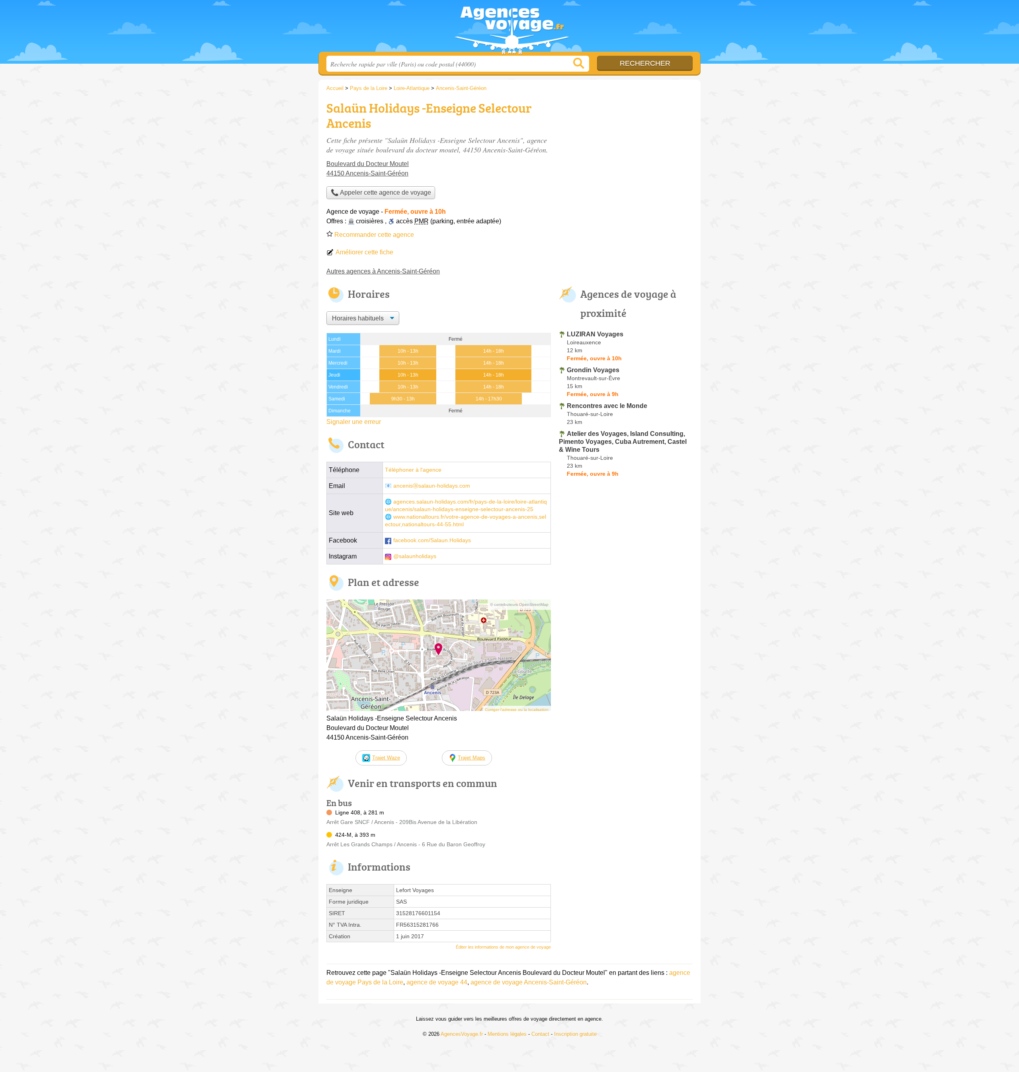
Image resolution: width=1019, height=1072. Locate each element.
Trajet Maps (471, 758)
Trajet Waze (386, 758)
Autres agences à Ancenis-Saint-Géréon (383, 271)
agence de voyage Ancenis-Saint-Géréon (528, 982)
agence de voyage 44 (436, 982)
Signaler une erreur (353, 421)
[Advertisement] (626, 153)
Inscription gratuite (575, 1034)
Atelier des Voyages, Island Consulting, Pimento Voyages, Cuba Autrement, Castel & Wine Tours (623, 441)
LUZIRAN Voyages (595, 334)
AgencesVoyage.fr (509, 28)
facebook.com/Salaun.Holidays (432, 540)
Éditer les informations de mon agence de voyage (503, 947)
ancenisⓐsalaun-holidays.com (431, 486)
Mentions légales (507, 1034)
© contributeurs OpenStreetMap (519, 604)
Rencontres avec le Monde (607, 405)
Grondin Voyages (593, 370)
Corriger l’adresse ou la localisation (517, 709)
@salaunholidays (414, 556)
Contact (540, 1034)
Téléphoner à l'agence (413, 470)
